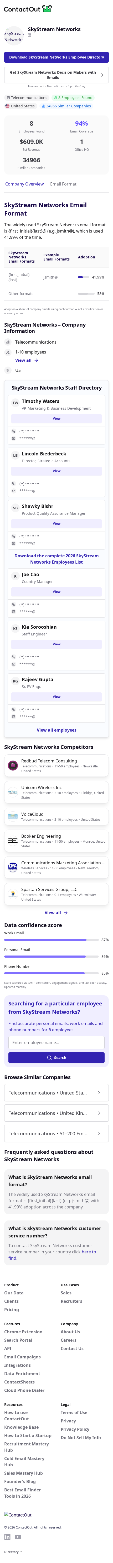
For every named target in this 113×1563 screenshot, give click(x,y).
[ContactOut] (29, 9)
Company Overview (24, 184)
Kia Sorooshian (39, 626)
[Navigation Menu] (104, 8)
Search (60, 1057)
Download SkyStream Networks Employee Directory (56, 57)
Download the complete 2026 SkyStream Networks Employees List (56, 559)
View (56, 418)
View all (53, 913)
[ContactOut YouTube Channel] (18, 1537)
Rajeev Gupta (37, 679)
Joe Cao (30, 574)
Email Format (63, 184)
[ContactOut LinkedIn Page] (7, 1537)
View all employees (56, 730)
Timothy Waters (40, 401)
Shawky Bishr (37, 506)
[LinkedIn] (29, 35)
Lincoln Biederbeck (44, 453)
